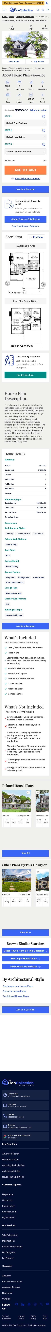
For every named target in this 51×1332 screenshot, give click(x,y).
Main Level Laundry (14, 582)
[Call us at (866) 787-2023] (47, 3)
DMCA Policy (33, 1317)
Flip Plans (38, 237)
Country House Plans (25, 17)
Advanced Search (10, 1154)
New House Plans (10, 1159)
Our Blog (6, 1299)
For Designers (8, 1252)
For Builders (7, 1258)
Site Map (45, 1317)
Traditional (38, 534)
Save (11, 29)
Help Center (8, 1194)
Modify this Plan (25, 375)
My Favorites (8, 1217)
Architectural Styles (11, 1171)
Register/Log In (9, 1211)
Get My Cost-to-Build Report (25, 219)
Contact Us (7, 1200)
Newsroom (7, 1293)
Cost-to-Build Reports (12, 1246)
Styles (11, 17)
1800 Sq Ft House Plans (24, 958)
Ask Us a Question (25, 189)
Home (5, 17)
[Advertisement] (25, 1043)
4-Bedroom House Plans (23, 966)
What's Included (9, 1235)
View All (24, 932)
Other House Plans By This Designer (24, 950)
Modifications (8, 1241)
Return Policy (8, 1206)
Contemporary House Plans (18, 986)
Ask (31, 29)
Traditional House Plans (16, 996)
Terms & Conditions (6, 1317)
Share (45, 28)
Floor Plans (14, 61)
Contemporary (23, 534)
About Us (6, 1275)
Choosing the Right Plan (13, 1165)
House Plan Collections (13, 1177)
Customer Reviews (11, 1287)
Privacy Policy (22, 1317)
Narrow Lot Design (14, 615)
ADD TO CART (25, 170)
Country (9, 534)
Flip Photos (39, 61)
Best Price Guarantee (12, 1281)
